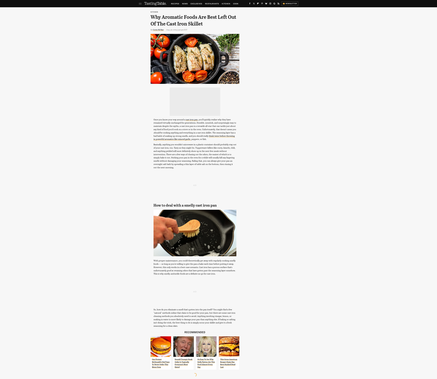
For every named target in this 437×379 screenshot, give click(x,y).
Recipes (175, 3)
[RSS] (278, 4)
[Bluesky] (266, 4)
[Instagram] (270, 4)
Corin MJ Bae (158, 29)
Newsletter (291, 3)
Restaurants (212, 3)
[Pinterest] (262, 4)
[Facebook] (250, 4)
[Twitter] (254, 4)
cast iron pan (192, 119)
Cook (236, 3)
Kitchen (226, 3)
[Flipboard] (258, 4)
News (185, 3)
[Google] (274, 4)
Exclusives (196, 3)
